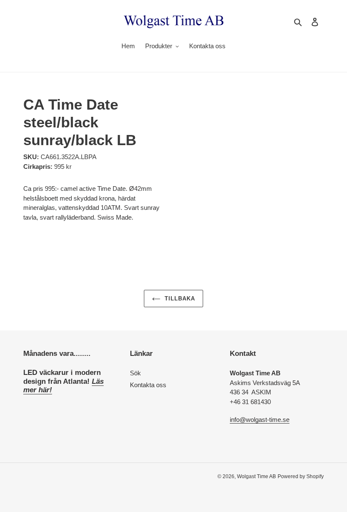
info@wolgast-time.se (259, 419)
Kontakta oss (148, 384)
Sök (135, 373)
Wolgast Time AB (256, 476)
